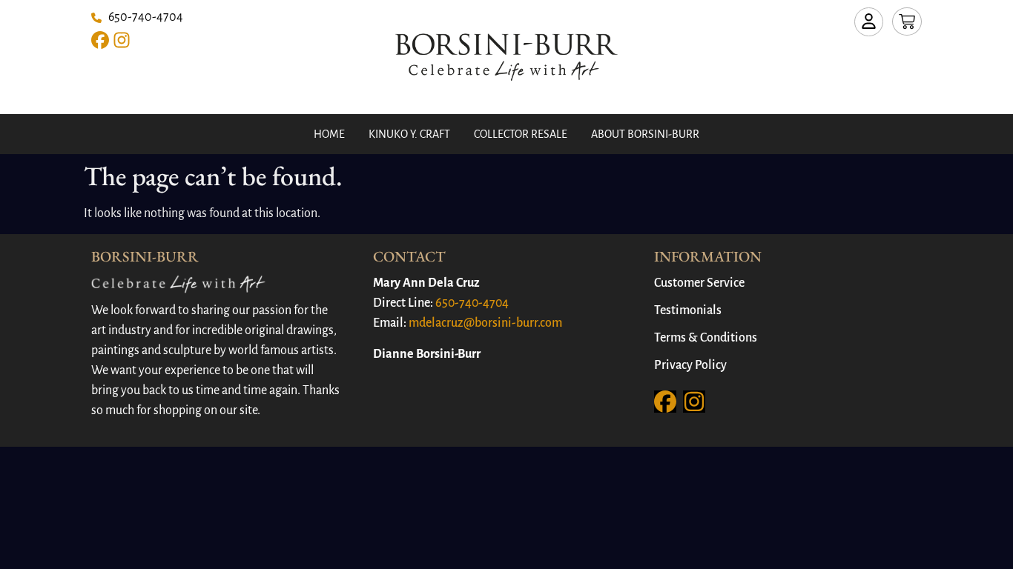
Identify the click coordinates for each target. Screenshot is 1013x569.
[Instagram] (122, 40)
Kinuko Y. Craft (409, 134)
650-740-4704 (472, 303)
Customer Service (699, 283)
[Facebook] (100, 40)
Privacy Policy (690, 365)
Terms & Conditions (705, 338)
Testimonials (688, 310)
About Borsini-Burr (645, 134)
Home (329, 134)
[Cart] (907, 21)
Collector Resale (520, 134)
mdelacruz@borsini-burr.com (485, 323)
